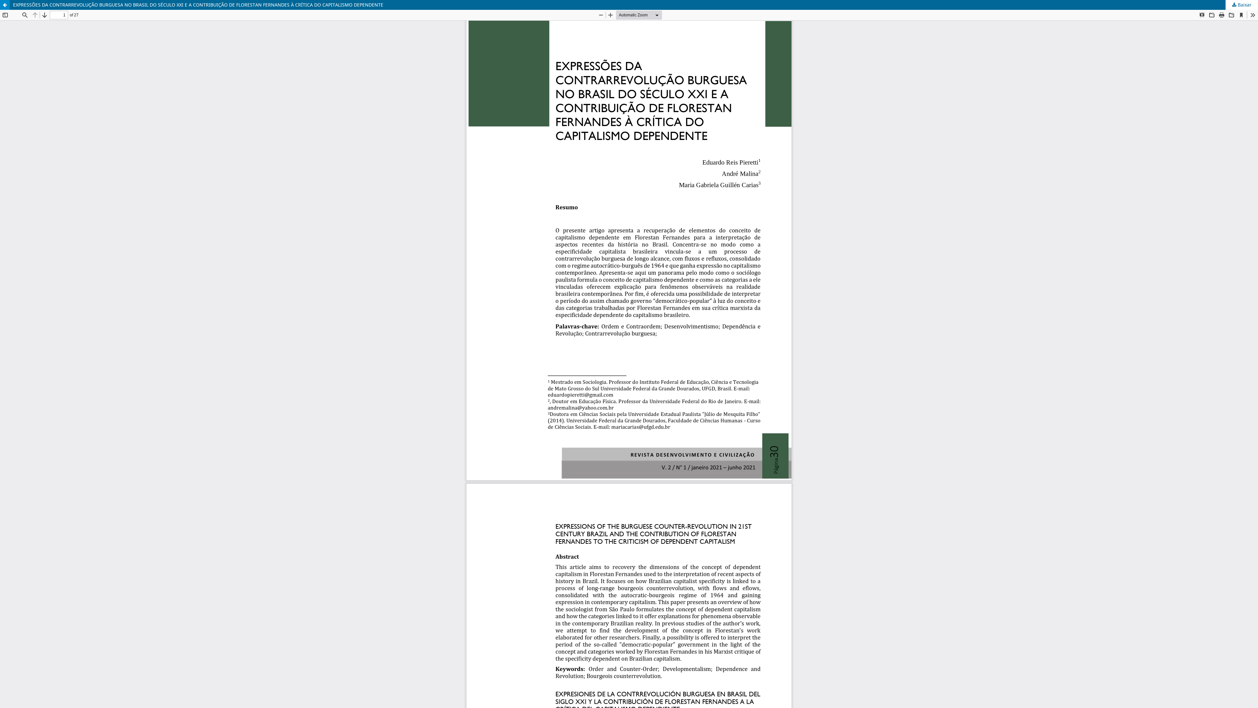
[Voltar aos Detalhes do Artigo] (5, 5)
